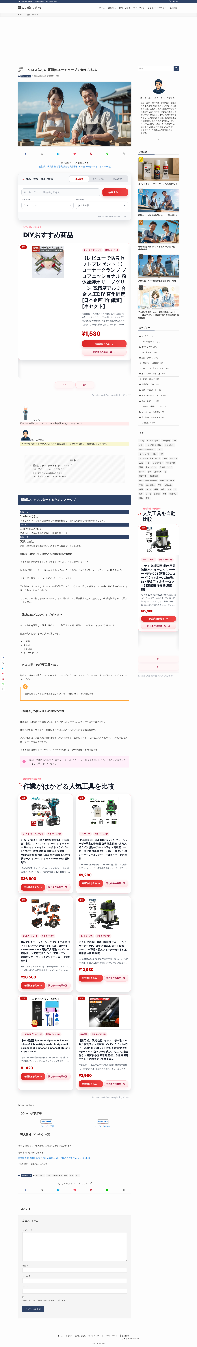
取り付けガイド (166, 467)
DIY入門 (147, 336)
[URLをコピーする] (123, 153)
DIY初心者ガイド (151, 342)
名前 (25, 1266)
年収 (141, 485)
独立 (163, 489)
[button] (25, 153)
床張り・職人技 (150, 379)
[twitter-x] (170, 1)
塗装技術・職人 (150, 384)
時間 (141, 489)
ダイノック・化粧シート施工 (155, 368)
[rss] (173, 1)
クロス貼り (40, 1176)
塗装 (149, 472)
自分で (148, 494)
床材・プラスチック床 (153, 374)
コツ (48, 1176)
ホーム (60, 1336)
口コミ (141, 472)
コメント (27, 1230)
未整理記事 (148, 423)
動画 (66, 1176)
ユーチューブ (57, 1176)
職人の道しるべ (29, 7)
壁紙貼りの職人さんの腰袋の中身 (52, 476)
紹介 (141, 494)
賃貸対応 (173, 494)
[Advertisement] (98, 37)
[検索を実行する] (176, 68)
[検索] (177, 1)
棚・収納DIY (149, 352)
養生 (147, 498)
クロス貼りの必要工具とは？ (50, 473)
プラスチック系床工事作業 (149, 458)
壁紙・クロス (25, 76)
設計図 (157, 494)
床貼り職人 (150, 485)
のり (141, 445)
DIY (174, 441)
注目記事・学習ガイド (153, 417)
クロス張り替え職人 (154, 445)
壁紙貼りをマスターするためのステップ (52, 465)
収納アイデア (151, 467)
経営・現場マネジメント (154, 395)
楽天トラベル (98, 179)
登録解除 (125, 1336)
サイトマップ (93, 1336)
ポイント (173, 458)
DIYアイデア (149, 347)
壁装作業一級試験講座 (148, 481)
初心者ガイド (158, 463)
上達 (141, 463)
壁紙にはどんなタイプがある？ (51, 469)
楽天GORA (117, 179)
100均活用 (166, 441)
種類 (169, 489)
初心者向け (170, 463)
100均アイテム (153, 441)
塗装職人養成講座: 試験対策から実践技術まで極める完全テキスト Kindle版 (75, 166)
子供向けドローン (167, 481)
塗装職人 (157, 472)
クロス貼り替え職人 (147, 450)
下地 (147, 463)
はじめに (69, 1336)
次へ (85, 384)
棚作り (148, 489)
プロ (165, 458)
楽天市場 (79, 179)
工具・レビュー (150, 401)
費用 (164, 494)
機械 (156, 489)
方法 (71, 1176)
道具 (77, 1176)
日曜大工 (168, 485)
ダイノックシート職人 (148, 454)
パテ (161, 454)
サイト (25, 1286)
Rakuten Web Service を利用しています (113, 216)
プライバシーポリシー (110, 1336)
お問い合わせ (80, 1336)
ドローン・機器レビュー (154, 406)
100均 (141, 441)
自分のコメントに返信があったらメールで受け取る (44, 1300)
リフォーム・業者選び (153, 412)
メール (26, 1276)
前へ (64, 384)
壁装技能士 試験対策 (152, 363)
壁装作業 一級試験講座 (148, 476)
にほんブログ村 (46, 1126)
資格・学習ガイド (151, 390)
